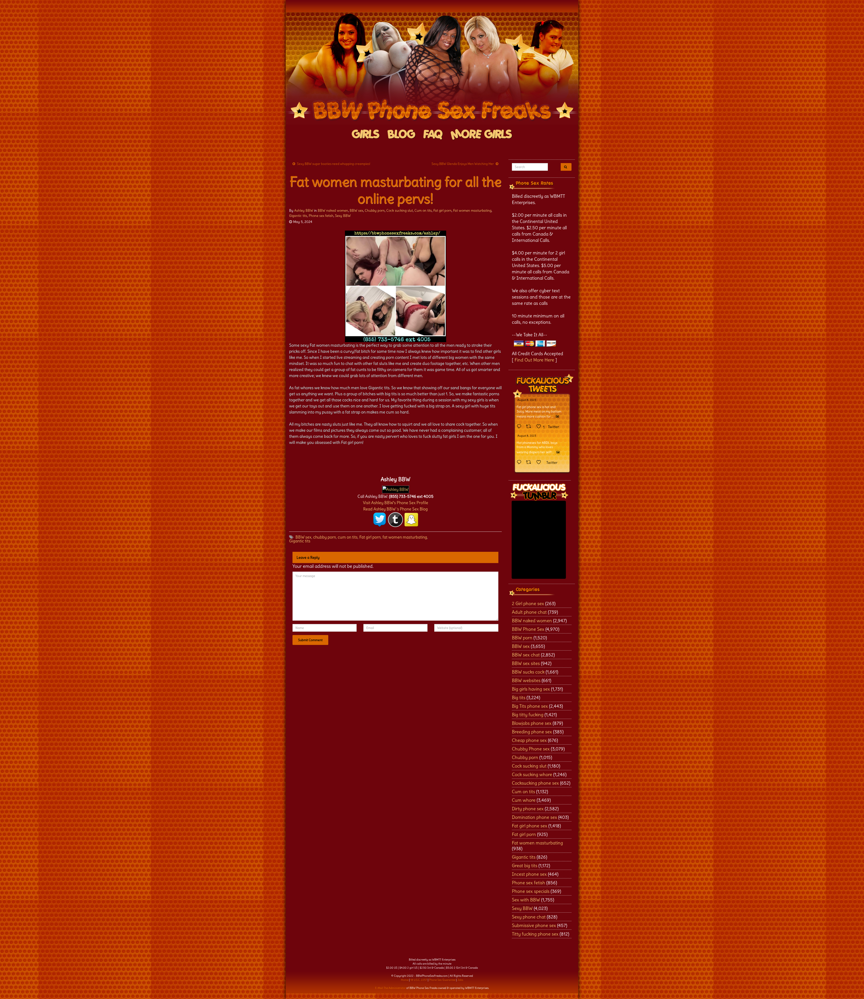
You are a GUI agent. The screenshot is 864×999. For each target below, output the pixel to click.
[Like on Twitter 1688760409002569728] (540, 462)
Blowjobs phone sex (531, 723)
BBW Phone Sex (528, 629)
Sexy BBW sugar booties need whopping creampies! (333, 164)
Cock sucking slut (399, 210)
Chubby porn (375, 210)
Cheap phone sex (529, 740)
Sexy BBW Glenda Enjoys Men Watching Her (463, 164)
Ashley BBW (303, 210)
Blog (401, 134)
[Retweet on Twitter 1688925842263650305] (530, 426)
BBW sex (356, 210)
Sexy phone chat (529, 917)
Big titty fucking (527, 714)
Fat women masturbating (472, 210)
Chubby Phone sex (531, 749)
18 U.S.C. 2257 (418, 979)
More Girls (481, 134)
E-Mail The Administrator (390, 988)
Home (404, 979)
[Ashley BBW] (395, 488)
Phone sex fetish (321, 215)
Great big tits (524, 865)
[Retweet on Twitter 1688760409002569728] (530, 462)
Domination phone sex (534, 817)
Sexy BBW (343, 215)
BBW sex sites (526, 663)
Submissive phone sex (534, 925)
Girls (366, 134)
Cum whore (524, 800)
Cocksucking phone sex (535, 783)
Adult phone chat (529, 612)
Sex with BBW (526, 899)
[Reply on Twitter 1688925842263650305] (520, 426)
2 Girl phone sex (528, 603)
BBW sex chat (526, 655)
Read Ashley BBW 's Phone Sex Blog (395, 509)
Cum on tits (423, 210)
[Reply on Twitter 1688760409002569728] (520, 462)
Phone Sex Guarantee (442, 979)
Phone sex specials (530, 891)
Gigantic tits (298, 215)
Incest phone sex (529, 874)
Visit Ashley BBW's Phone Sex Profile (395, 502)
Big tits (518, 697)
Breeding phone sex (532, 731)
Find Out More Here (534, 360)
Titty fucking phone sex (535, 934)
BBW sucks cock (528, 672)
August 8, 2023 (527, 400)
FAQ (433, 134)
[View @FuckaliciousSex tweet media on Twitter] (557, 416)
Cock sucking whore (532, 774)
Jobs (460, 979)
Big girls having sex (531, 689)
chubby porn (324, 537)
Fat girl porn (442, 210)
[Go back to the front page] (432, 68)
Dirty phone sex (528, 808)
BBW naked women (333, 210)
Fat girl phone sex (529, 825)
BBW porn (522, 637)
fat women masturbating (404, 537)
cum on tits (348, 537)
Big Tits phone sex (530, 706)
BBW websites (526, 680)
